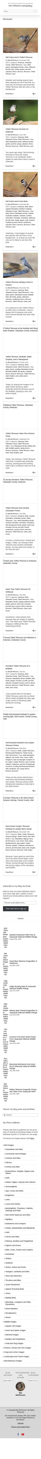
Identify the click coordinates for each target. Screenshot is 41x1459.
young (8, 534)
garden (22, 69)
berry (31, 839)
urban (32, 450)
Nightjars (8, 1219)
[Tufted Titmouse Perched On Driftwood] (20, 112)
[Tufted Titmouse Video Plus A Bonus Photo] (20, 416)
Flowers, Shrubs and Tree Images (17, 1348)
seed (27, 848)
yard (13, 74)
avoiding (17, 369)
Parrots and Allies (12, 1237)
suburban (9, 71)
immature (9, 527)
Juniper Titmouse (18, 762)
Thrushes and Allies (13, 1280)
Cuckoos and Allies (12, 1158)
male (26, 220)
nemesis (8, 848)
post (13, 606)
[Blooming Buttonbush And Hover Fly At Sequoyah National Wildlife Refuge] (5, 1057)
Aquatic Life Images (13, 1326)
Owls (7, 1232)
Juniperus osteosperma (26, 845)
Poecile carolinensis (24, 222)
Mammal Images (12, 1335)
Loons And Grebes (12, 1204)
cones (26, 757)
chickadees (24, 218)
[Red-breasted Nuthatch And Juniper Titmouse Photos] (20, 725)
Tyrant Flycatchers (12, 1285)
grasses (13, 604)
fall (6, 69)
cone (21, 757)
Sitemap (20, 1423)
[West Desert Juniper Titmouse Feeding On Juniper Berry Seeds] (20, 809)
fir (33, 760)
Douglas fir (9, 760)
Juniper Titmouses (28, 750)
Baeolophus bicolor (17, 67)
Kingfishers (9, 1195)
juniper (10, 762)
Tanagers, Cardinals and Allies (17, 1272)
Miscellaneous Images (13, 1361)
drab (26, 841)
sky (18, 769)
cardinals (22, 215)
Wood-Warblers (11, 1309)
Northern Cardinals (25, 209)
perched (27, 69)
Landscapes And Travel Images (16, 1357)
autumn (8, 67)
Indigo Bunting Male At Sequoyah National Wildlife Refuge (22, 987)
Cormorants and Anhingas (15, 1154)
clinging (21, 602)
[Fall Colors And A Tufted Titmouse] (20, 40)
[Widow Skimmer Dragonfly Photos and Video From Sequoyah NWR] (5, 1082)
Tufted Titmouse (24, 146)
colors (26, 67)
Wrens (8, 1317)
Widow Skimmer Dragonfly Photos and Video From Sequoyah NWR (23, 1090)
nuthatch (8, 764)
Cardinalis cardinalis (12, 215)
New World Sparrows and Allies (17, 1215)
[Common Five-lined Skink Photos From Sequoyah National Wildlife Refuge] (5, 1028)
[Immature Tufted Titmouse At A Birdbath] (20, 649)
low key (15, 527)
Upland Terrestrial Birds (14, 1289)
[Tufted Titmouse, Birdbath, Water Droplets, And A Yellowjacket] (20, 339)
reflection (8, 683)
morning (32, 762)
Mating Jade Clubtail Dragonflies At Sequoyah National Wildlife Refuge (23, 1012)
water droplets (10, 376)
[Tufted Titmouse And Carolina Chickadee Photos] (20, 491)
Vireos (7, 1293)
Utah (7, 755)
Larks (7, 1200)
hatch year (30, 525)
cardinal (30, 213)
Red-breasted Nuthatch (27, 766)
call (13, 757)
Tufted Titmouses (16, 65)
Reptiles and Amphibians (15, 1339)
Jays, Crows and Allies (14, 1191)
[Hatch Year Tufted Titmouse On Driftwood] (20, 572)
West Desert (13, 755)
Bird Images (9, 1145)
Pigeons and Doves (13, 1245)
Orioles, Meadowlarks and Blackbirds (20, 1228)
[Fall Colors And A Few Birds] (20, 184)
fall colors (11, 69)
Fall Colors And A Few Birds (17, 201)
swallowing (16, 299)
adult (28, 65)
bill (6, 841)
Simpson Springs (11, 836)
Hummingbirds (11, 1187)
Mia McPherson (13, 60)
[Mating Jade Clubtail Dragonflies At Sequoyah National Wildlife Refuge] (5, 1003)
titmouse (20, 71)
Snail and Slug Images (14, 1343)
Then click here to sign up (16, 909)
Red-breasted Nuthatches (14, 753)
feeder (17, 69)
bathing (30, 446)
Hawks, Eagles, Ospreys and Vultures (20, 1182)
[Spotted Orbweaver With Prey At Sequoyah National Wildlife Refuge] (5, 927)
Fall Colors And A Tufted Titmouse (19, 57)
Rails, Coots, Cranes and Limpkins (19, 1250)
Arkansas (21, 62)
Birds (26, 137)
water (25, 301)
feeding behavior (11, 843)
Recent (20, 919)
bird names (11, 841)
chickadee (16, 218)
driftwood (32, 67)
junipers (14, 845)
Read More (9, 94)
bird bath (8, 371)
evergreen (29, 760)
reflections (25, 297)
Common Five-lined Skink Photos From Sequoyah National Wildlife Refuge (22, 1039)
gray (18, 843)
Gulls (7, 1178)
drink (7, 297)
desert (22, 841)
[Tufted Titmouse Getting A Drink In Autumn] (20, 265)
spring (19, 144)
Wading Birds (10, 1298)
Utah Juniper (28, 850)
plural (23, 848)
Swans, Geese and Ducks (15, 1267)
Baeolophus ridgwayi (22, 839)
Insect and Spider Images (15, 1330)
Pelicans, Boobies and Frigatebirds (19, 1241)
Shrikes (8, 1258)
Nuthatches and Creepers (15, 1224)
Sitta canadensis (11, 769)
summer (17, 529)
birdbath (30, 295)
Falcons (8, 1162)
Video (7, 446)
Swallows (9, 1263)
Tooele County (27, 753)
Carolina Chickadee (12, 522)
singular (32, 848)
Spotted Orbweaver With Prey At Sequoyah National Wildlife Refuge (23, 936)
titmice (14, 71)
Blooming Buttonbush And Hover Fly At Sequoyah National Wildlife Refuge (22, 1066)
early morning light (19, 760)
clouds (17, 757)
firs (7, 762)
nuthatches (15, 764)
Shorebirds (9, 1254)
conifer (31, 757)
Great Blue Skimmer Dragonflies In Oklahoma (23, 962)
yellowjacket (10, 378)
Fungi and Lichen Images (14, 1352)
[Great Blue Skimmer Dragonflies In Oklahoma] (5, 952)
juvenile (25, 680)
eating (31, 841)
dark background (11, 525)
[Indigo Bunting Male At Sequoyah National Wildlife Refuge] (5, 979)
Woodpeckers (10, 1313)
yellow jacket (23, 376)
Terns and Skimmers (13, 1276)
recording (16, 766)
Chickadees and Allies (14, 1149)
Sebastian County (11, 139)
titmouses (27, 71)
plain (19, 848)
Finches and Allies (12, 1167)
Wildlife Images (10, 1322)
